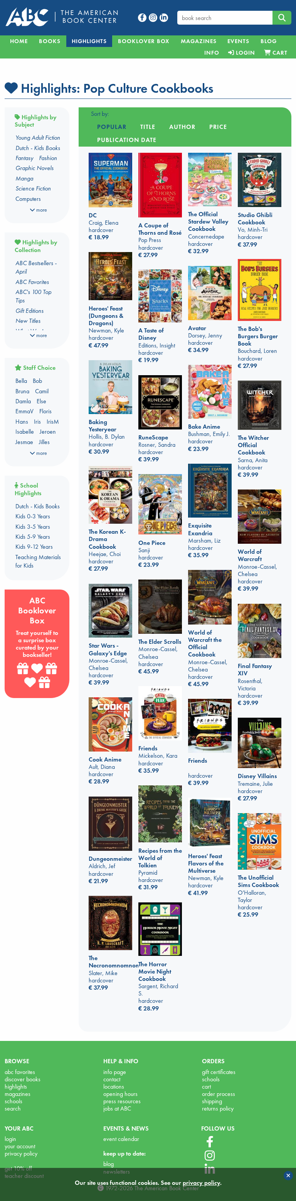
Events (238, 41)
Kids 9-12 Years (34, 547)
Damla (23, 401)
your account (20, 1146)
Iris (37, 422)
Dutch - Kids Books (37, 506)
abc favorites (20, 1072)
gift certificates (218, 1072)
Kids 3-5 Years (32, 527)
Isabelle (24, 432)
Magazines (199, 41)
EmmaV (24, 411)
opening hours (120, 1094)
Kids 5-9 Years (32, 537)
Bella (21, 381)
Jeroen (48, 432)
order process (218, 1094)
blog (108, 1164)
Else (41, 401)
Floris (45, 411)
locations (113, 1086)
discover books (22, 1079)
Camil (42, 391)
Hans (21, 422)
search (13, 1108)
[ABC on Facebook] (210, 1142)
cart (206, 1086)
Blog (269, 41)
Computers (28, 199)
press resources (122, 1101)
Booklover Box (144, 41)
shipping (212, 1101)
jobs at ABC (117, 1108)
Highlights (89, 41)
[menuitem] (211, 52)
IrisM (53, 422)
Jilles (44, 442)
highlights (16, 1086)
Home (19, 41)
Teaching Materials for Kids (38, 561)
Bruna (22, 391)
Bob (37, 381)
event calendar (121, 1139)
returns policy (218, 1108)
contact (111, 1079)
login (10, 1139)
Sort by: (100, 114)
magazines (17, 1094)
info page (114, 1072)
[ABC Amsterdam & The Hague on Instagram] (210, 1156)
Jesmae (24, 442)
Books (50, 41)
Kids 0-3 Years (32, 516)
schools (13, 1101)
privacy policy (21, 1153)
